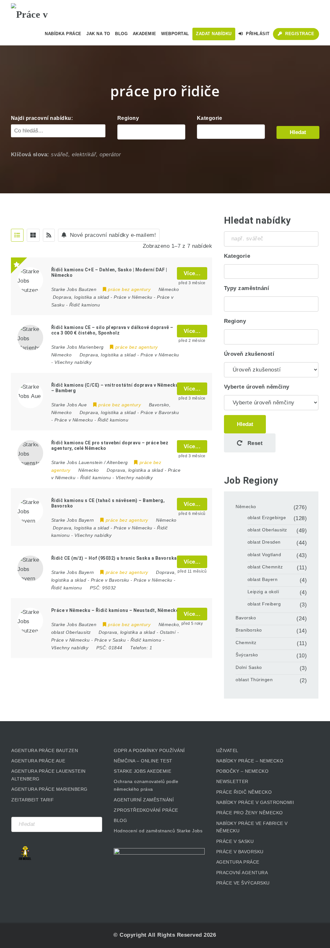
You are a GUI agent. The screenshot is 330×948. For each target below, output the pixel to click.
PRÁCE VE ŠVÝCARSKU (243, 882)
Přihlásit (257, 33)
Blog (121, 33)
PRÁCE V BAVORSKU (240, 851)
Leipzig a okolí (263, 591)
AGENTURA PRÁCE (237, 862)
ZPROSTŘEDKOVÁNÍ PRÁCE (146, 810)
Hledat (298, 132)
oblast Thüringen (254, 679)
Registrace (299, 33)
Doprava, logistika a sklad (81, 297)
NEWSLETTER (232, 781)
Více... (192, 273)
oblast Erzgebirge (267, 517)
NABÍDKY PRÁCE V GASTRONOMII (255, 802)
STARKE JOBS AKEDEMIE (142, 771)
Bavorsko (246, 617)
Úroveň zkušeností (249, 354)
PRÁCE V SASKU (235, 841)
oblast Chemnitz (265, 566)
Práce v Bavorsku (160, 412)
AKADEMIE (144, 33)
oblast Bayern (263, 579)
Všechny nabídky (73, 362)
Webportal (175, 33)
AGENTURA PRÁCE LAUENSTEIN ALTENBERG (48, 775)
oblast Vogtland (264, 554)
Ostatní (168, 632)
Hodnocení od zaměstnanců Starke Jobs (158, 830)
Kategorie (209, 118)
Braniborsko (249, 630)
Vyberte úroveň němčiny (256, 387)
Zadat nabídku (214, 33)
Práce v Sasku (110, 640)
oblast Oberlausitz (267, 529)
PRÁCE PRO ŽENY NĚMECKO (249, 812)
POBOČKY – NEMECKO (242, 771)
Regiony (128, 118)
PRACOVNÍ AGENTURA (242, 872)
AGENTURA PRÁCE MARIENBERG (49, 789)
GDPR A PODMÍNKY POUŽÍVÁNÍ (149, 750)
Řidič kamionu (84, 304)
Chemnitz (246, 642)
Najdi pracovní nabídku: (42, 118)
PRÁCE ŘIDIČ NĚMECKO (244, 792)
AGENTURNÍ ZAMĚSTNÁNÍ (144, 799)
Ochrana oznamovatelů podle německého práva (146, 785)
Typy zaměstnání (246, 288)
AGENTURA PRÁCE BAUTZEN (44, 750)
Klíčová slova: (30, 154)
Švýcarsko (247, 654)
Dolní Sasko (249, 667)
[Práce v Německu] (43, 11)
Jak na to (98, 33)
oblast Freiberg (264, 603)
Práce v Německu (133, 297)
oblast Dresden (264, 542)
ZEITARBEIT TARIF (32, 799)
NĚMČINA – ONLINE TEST (143, 760)
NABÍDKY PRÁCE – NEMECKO (250, 760)
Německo (246, 506)
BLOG (120, 820)
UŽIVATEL (227, 750)
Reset (254, 443)
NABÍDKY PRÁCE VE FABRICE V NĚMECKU (252, 827)
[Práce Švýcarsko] (230, 132)
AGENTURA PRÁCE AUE (38, 760)
